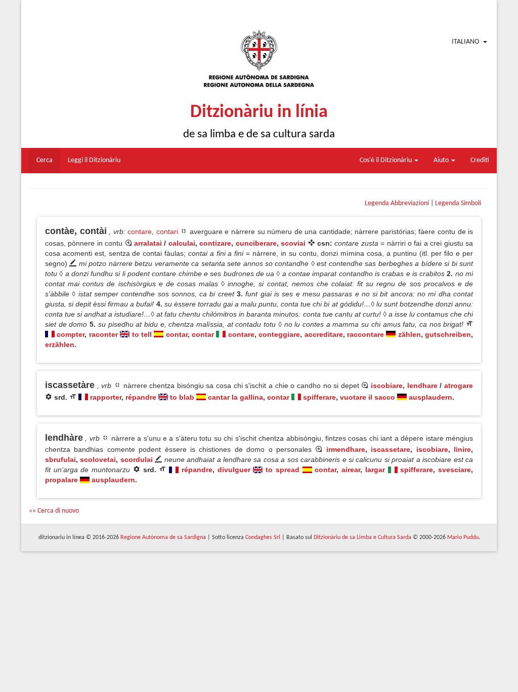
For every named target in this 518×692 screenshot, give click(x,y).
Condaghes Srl (262, 537)
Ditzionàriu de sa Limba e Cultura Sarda (362, 537)
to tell (142, 334)
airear (350, 470)
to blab (182, 397)
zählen (409, 334)
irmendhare (345, 449)
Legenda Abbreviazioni (397, 203)
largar (375, 470)
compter (70, 334)
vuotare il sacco (367, 397)
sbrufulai (60, 459)
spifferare (319, 397)
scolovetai (98, 459)
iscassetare (390, 449)
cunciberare (256, 243)
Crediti (479, 160)
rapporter (105, 397)
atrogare (458, 385)
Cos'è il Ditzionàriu (386, 160)
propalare (61, 480)
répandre (140, 397)
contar (177, 334)
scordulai (136, 459)
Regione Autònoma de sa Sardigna (163, 537)
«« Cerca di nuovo (54, 511)
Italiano (465, 42)
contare (139, 231)
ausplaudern (430, 397)
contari (167, 231)
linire (462, 449)
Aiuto (442, 160)
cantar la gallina (235, 397)
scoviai (293, 243)
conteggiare (279, 334)
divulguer (234, 470)
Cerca (44, 160)
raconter (103, 334)
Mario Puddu (463, 537)
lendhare (422, 385)
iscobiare (387, 385)
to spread (282, 470)
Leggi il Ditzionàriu (94, 160)
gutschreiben (448, 334)
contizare (215, 243)
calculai (181, 243)
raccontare (365, 334)
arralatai (148, 243)
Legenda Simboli (458, 203)
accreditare (324, 334)
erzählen (59, 344)
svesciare (454, 470)
